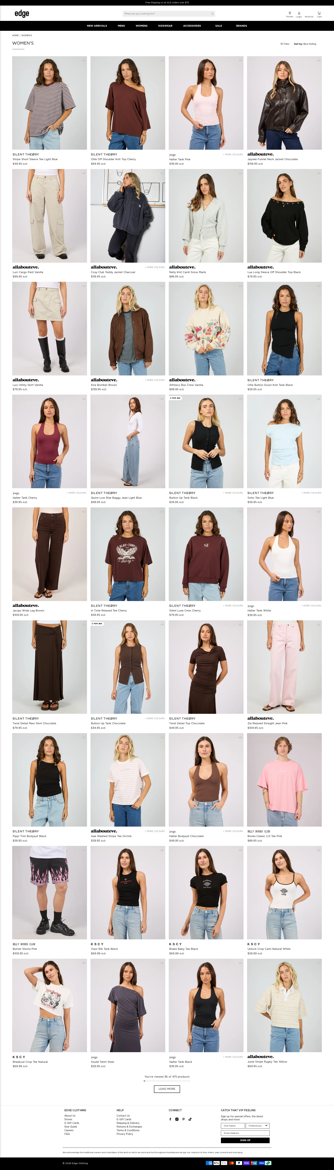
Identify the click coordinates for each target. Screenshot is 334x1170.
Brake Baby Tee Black (183, 949)
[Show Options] (266, 1125)
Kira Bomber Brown (104, 385)
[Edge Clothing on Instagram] (176, 1120)
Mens (121, 26)
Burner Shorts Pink (25, 949)
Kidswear (165, 26)
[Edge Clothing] (22, 13)
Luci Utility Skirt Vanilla (28, 385)
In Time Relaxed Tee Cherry (109, 610)
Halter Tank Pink (179, 159)
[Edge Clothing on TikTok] (190, 1120)
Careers (69, 1130)
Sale (218, 26)
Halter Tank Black (180, 1062)
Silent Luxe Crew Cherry (185, 610)
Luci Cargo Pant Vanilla (28, 272)
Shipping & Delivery (128, 1123)
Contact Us (123, 1116)
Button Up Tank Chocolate (108, 723)
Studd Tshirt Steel (102, 1062)
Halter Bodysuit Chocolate (186, 836)
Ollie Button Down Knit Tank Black (270, 385)
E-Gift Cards (71, 1123)
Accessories (192, 26)
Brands (241, 26)
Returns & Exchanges (129, 1127)
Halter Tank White (259, 610)
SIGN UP (245, 1140)
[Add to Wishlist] (83, 60)
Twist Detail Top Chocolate (187, 723)
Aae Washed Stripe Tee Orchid (111, 836)
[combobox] (257, 1125)
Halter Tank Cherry (25, 498)
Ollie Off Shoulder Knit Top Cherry (113, 159)
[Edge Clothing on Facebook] (170, 1120)
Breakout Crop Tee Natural (30, 1062)
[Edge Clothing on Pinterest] (183, 1120)
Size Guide (70, 1127)
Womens (142, 26)
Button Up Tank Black (183, 498)
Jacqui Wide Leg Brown (28, 610)
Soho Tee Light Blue (261, 498)
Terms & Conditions (128, 1130)
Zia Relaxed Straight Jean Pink (268, 723)
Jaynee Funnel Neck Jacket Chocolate (273, 159)
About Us (69, 1116)
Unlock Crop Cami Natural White (269, 949)
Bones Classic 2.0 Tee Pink (265, 836)
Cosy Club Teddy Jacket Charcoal (113, 272)
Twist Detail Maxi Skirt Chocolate (34, 723)
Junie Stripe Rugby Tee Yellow (267, 1062)
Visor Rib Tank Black (104, 949)
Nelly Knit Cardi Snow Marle (187, 272)
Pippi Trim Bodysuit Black (29, 836)
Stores (68, 1119)
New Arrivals (97, 26)
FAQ (67, 1134)
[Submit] (212, 14)
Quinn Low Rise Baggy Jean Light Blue (116, 498)
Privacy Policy (125, 1134)
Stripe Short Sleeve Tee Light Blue (35, 159)
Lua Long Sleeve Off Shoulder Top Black (274, 272)
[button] (307, 44)
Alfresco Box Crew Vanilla (186, 385)
